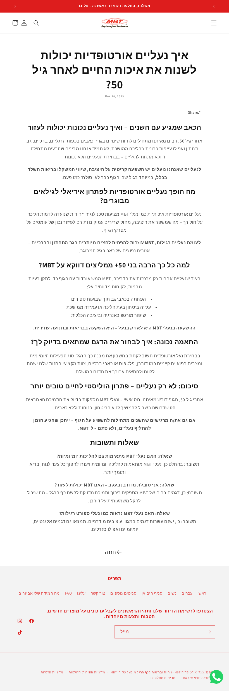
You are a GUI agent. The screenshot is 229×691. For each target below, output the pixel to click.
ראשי (201, 593)
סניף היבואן (152, 593)
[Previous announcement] (214, 6)
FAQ (68, 593)
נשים (172, 593)
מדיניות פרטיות (52, 672)
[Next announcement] (15, 6)
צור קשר (98, 593)
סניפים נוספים (123, 593)
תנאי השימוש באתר (195, 678)
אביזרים (25, 593)
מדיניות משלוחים (163, 678)
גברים (187, 593)
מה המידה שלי (47, 593)
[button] (214, 23)
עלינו (81, 593)
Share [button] (193, 112)
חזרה (110, 552)
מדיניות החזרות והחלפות (87, 672)
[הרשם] (208, 631)
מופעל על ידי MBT (123, 672)
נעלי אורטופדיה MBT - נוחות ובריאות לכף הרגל (170, 672)
